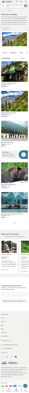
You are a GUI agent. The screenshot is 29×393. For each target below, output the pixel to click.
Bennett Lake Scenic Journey (8, 113)
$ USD (19, 386)
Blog (2, 325)
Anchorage (4, 164)
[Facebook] (2, 356)
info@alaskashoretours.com (10, 345)
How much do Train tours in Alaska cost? (14, 301)
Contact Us (4, 332)
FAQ (2, 329)
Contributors (4, 336)
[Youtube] (15, 356)
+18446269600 (7, 348)
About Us (3, 321)
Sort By (23, 58)
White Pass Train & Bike (7, 142)
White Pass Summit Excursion (9, 83)
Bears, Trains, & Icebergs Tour (8, 184)
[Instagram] (6, 356)
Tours (7, 10)
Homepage (3, 10)
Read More (6, 28)
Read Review (5, 269)
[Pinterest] (11, 356)
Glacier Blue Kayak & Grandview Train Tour (12, 214)
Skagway (4, 62)
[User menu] (26, 1)
